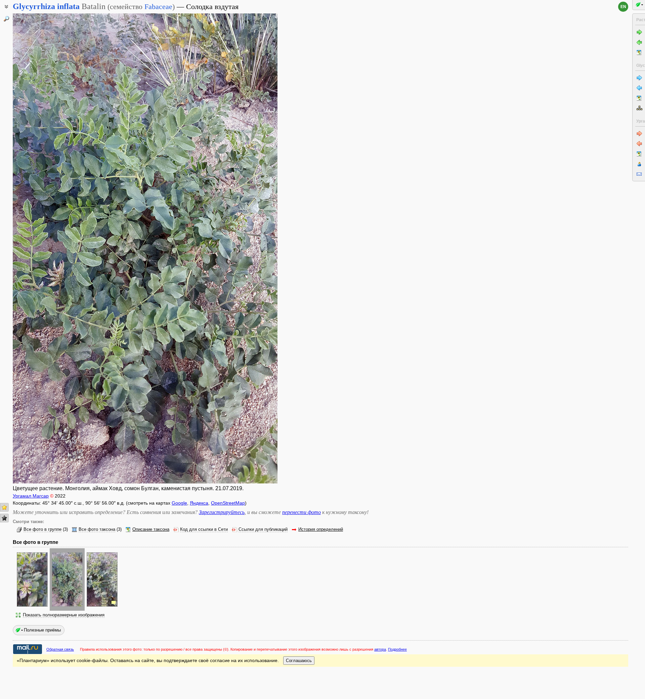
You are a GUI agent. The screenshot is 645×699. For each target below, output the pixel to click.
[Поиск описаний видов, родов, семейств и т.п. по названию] (6, 19)
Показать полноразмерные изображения (63, 615)
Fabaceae (158, 6)
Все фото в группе (42, 529)
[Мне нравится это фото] (4, 507)
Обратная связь (60, 649)
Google (179, 503)
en (623, 6)
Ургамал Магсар (31, 496)
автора (380, 649)
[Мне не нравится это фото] (4, 518)
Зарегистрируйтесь (222, 512)
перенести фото (301, 512)
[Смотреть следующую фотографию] (249, 248)
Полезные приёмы (42, 630)
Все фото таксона (97, 529)
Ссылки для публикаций (263, 529)
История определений (320, 529)
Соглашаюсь (299, 660)
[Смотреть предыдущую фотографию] (41, 248)
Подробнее (397, 649)
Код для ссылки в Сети (204, 529)
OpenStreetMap (228, 503)
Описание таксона (150, 529)
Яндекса (199, 503)
